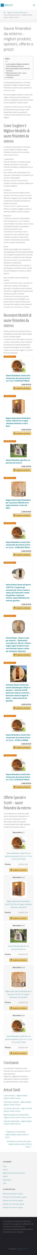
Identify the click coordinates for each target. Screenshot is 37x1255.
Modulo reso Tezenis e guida (13, 1207)
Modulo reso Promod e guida (13, 1200)
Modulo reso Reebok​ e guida (13, 1194)
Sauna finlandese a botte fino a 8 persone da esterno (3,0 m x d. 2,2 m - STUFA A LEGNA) (18, 737)
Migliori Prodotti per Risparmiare (17, 12)
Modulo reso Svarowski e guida (13, 1204)
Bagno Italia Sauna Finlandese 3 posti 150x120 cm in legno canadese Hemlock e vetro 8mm (18, 422)
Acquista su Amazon (23, 388)
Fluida (18, 1249)
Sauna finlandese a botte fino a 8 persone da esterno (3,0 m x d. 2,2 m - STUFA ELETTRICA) (18, 545)
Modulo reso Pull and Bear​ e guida (14, 1197)
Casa (4, 1166)
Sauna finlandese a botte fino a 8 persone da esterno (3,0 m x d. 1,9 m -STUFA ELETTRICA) (18, 378)
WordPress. (24, 1249)
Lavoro (5, 1170)
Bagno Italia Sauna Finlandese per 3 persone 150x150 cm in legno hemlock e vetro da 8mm (18, 504)
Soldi (4, 1183)
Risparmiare (7, 1180)
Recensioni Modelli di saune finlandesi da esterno (18, 70)
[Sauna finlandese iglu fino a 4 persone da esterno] (18, 450)
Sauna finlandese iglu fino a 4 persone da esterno (18, 461)
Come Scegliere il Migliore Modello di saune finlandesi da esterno (17, 65)
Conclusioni (9, 77)
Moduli (5, 1176)
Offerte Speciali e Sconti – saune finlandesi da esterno (16, 74)
